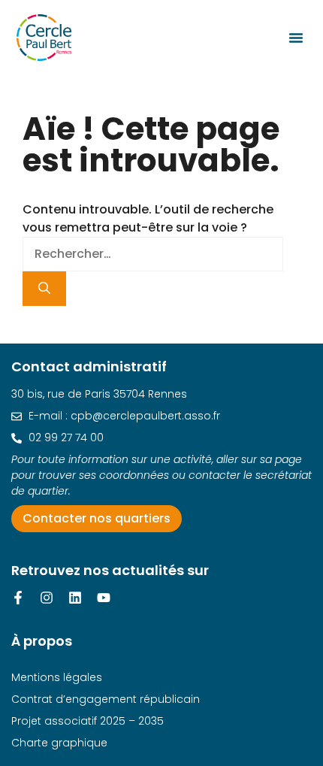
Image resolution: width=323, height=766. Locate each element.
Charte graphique (59, 742)
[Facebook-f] (18, 597)
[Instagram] (46, 597)
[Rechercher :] (153, 253)
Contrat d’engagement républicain (105, 699)
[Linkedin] (75, 597)
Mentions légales (56, 677)
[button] (296, 37)
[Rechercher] (44, 288)
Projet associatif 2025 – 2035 (87, 720)
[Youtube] (103, 597)
